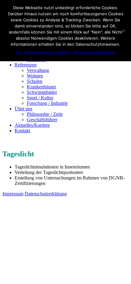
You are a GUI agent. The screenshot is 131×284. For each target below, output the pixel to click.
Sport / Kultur (40, 97)
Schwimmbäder (42, 92)
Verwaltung (38, 70)
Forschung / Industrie (47, 103)
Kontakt (22, 130)
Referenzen (26, 64)
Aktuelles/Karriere (32, 125)
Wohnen (35, 75)
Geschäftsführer (42, 119)
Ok (18, 52)
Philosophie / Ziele (45, 114)
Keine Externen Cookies (47, 52)
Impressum (12, 193)
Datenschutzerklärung (94, 52)
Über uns (23, 108)
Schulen (34, 81)
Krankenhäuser (41, 86)
